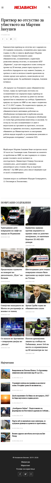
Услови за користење (25, 469)
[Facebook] (20, 474)
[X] (25, 474)
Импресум (25, 462)
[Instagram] (31, 474)
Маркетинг (25, 465)
